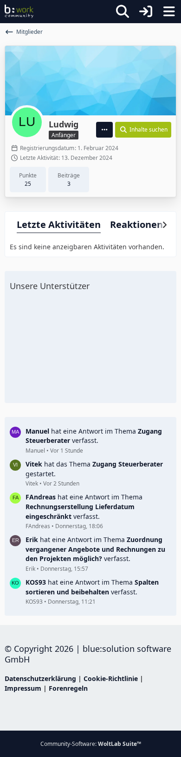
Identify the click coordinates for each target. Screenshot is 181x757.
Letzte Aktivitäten (59, 224)
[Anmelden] (145, 11)
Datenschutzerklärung (40, 678)
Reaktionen (136, 224)
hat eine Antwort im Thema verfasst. (94, 436)
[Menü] (169, 11)
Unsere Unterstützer (50, 285)
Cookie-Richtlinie (111, 678)
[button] (104, 130)
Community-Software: (90, 744)
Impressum (23, 688)
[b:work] (19, 11)
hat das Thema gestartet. (94, 469)
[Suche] (122, 11)
